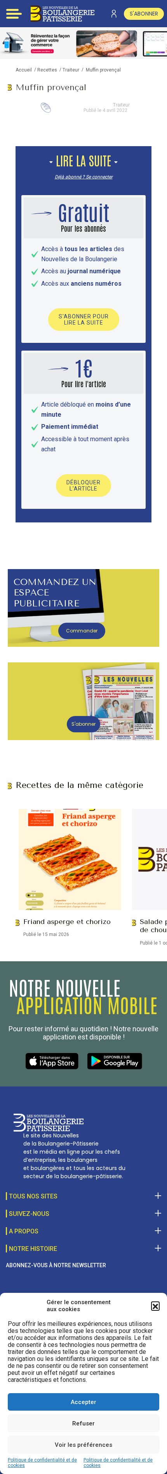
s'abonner (144, 13)
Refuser (83, 1423)
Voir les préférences (83, 1444)
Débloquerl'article (83, 485)
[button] (155, 1306)
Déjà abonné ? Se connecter (84, 177)
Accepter (83, 1402)
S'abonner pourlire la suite (84, 319)
